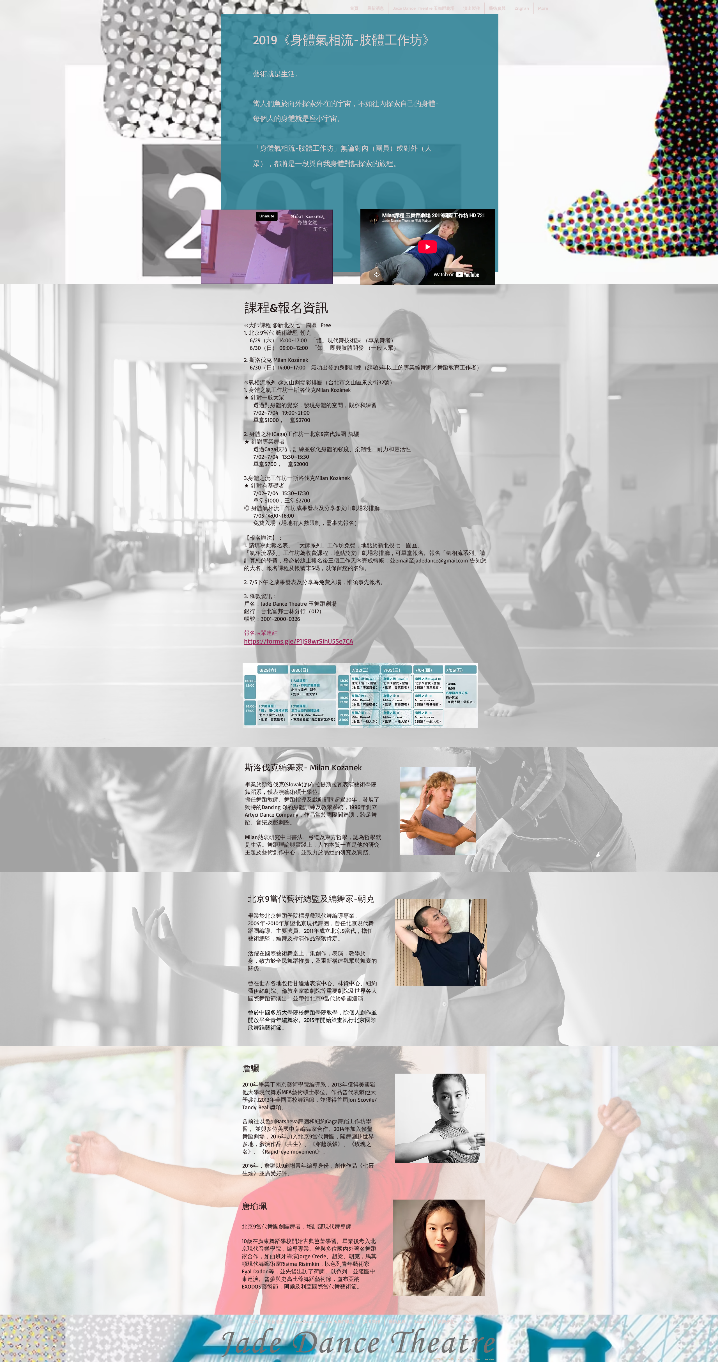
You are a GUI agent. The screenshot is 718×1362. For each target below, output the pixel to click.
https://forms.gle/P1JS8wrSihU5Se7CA (298, 641)
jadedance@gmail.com (441, 560)
